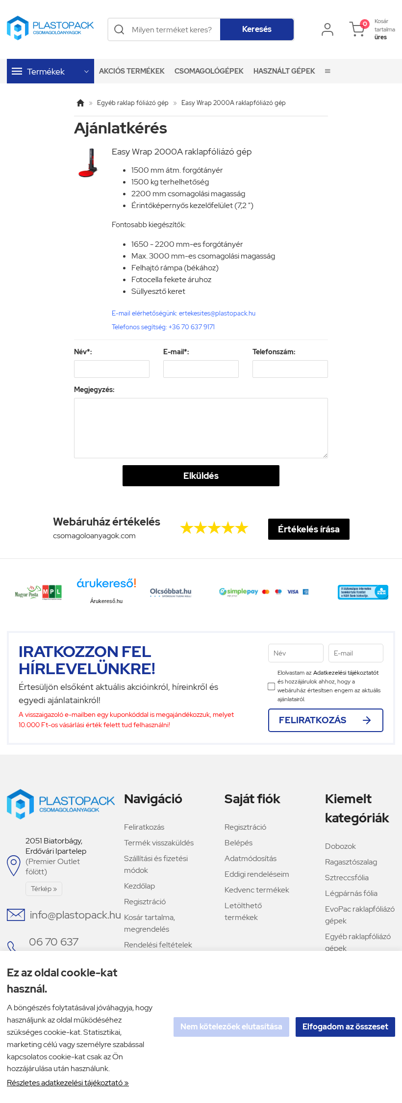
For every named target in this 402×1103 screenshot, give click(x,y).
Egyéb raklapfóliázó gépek (358, 942)
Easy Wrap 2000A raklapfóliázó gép (233, 103)
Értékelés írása (309, 529)
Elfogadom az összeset (345, 1027)
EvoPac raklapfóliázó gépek (360, 915)
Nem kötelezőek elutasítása (231, 1027)
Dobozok (340, 846)
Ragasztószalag (351, 862)
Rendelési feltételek (158, 945)
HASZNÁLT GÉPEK (284, 71)
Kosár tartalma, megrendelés (149, 923)
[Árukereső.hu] (106, 586)
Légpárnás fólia (351, 893)
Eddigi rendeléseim (257, 874)
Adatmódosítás (250, 858)
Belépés (238, 843)
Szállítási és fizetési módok (156, 864)
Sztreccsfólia (347, 877)
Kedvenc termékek (257, 890)
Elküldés (201, 475)
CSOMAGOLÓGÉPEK (209, 71)
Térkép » (44, 888)
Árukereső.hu (106, 601)
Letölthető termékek (243, 911)
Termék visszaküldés (159, 843)
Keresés (257, 29)
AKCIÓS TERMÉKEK (132, 71)
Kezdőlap (139, 886)
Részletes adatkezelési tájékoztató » (68, 1082)
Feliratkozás (144, 827)
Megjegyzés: (94, 389)
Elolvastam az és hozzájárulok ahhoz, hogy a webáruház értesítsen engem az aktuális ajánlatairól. (328, 686)
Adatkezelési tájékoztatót (345, 673)
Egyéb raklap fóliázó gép (133, 103)
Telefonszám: (273, 351)
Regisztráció (145, 901)
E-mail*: (176, 351)
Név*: (83, 351)
